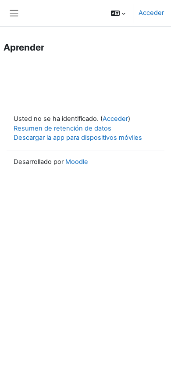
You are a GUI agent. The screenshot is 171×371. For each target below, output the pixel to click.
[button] (118, 13)
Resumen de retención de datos (62, 128)
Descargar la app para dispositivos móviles (78, 138)
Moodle (76, 162)
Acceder (151, 13)
